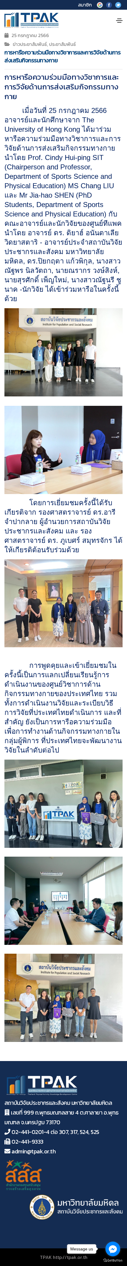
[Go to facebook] (112, 1249)
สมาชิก (85, 4)
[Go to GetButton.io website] (112, 1260)
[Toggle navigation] (119, 21)
